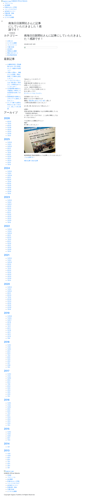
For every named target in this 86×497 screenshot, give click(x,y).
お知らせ (10, 41)
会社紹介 (10, 49)
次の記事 (35, 160)
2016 (6, 399)
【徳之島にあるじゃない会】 (37, 100)
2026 (7, 118)
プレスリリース (12, 45)
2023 (7, 197)
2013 (6, 450)
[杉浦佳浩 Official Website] (9, 471)
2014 (6, 443)
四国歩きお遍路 (12, 51)
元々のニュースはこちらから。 (33, 93)
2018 (6, 341)
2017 (6, 370)
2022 (7, 226)
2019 (6, 312)
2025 (7, 139)
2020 (7, 284)
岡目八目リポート (12, 53)
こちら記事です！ (29, 157)
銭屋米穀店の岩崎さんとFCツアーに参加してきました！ (14, 98)
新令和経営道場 (12, 55)
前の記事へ (28, 160)
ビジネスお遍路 (12, 43)
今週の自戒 (10, 47)
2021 (6, 255)
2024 (7, 168)
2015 (6, 428)
